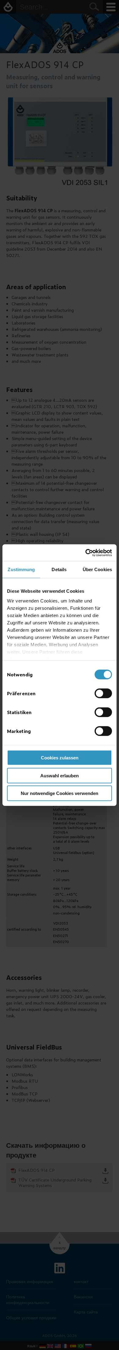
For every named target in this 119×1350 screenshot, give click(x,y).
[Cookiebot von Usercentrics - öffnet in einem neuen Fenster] (85, 553)
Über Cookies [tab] (97, 569)
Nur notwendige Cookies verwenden (59, 793)
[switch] (103, 693)
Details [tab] (59, 569)
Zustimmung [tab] (21, 569)
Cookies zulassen (59, 757)
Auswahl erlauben (59, 775)
